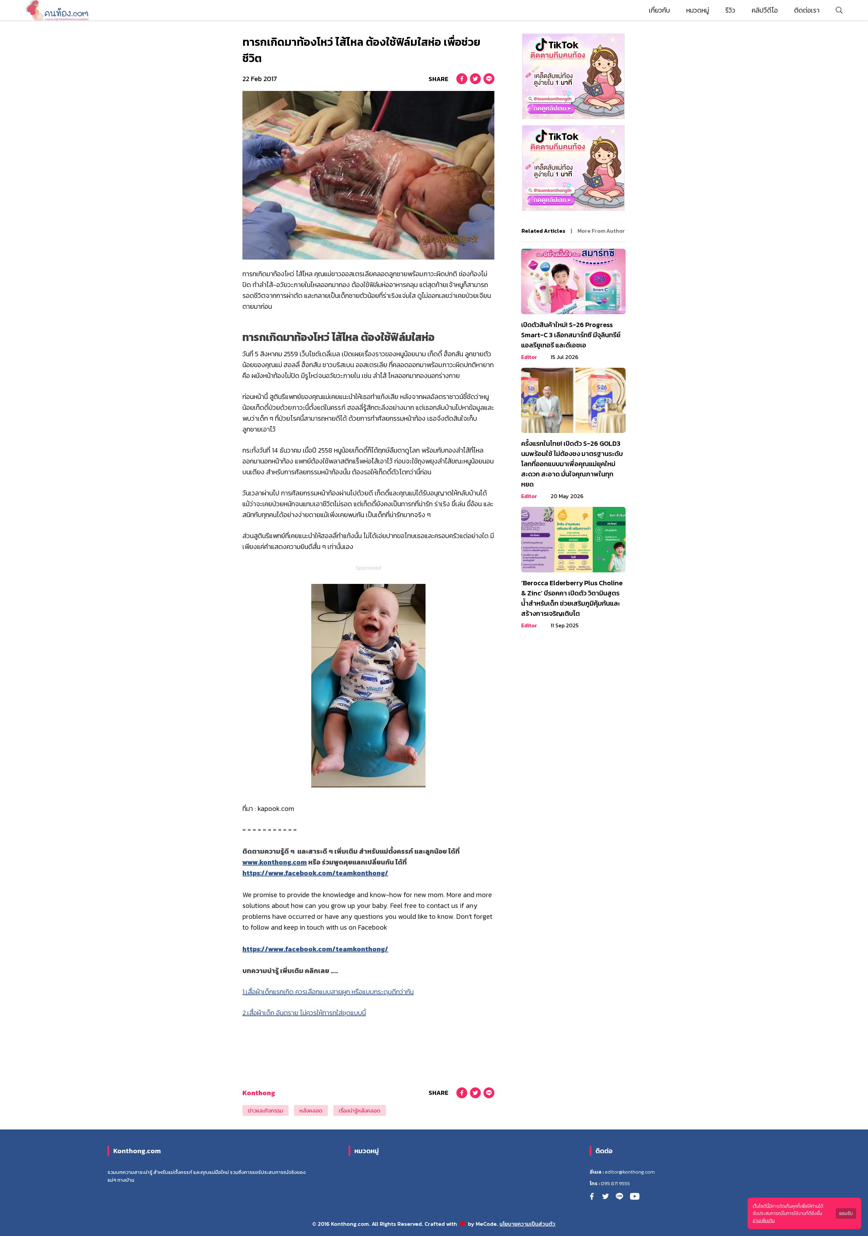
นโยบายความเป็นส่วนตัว (527, 1224)
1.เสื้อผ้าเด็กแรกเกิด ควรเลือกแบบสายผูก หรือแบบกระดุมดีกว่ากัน (328, 992)
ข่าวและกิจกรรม (265, 1110)
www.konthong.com (274, 862)
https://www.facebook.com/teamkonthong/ (315, 873)
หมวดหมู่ (697, 10)
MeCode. (487, 1224)
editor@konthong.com (630, 1172)
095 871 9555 (615, 1183)
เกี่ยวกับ (659, 10)
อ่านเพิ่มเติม (764, 1220)
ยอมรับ (846, 1213)
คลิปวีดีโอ (765, 10)
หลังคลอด (310, 1110)
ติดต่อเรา (807, 10)
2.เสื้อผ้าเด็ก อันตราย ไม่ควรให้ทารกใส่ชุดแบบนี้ (304, 1013)
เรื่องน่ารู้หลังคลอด (359, 1110)
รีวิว (730, 10)
